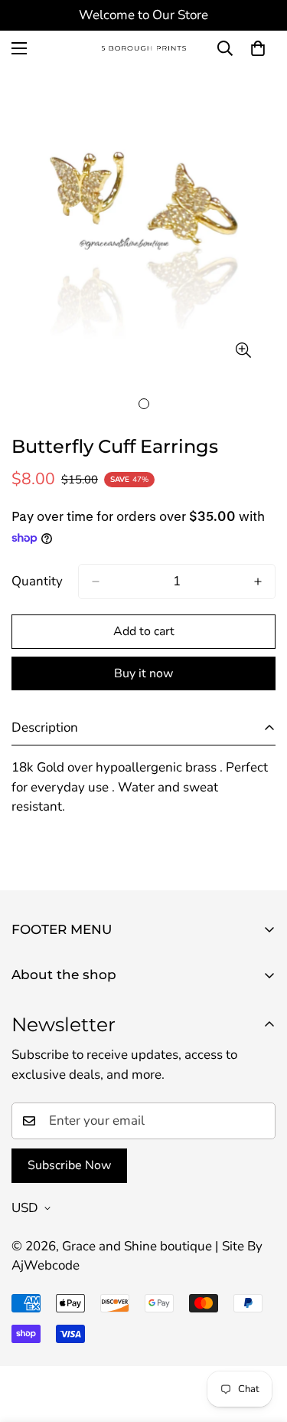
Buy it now (143, 673)
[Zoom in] (243, 350)
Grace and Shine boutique (137, 1246)
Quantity (37, 581)
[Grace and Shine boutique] (144, 48)
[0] (258, 48)
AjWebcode (45, 1265)
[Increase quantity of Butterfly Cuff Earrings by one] (258, 581)
